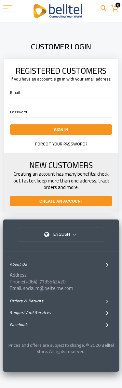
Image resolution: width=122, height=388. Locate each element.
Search (103, 8)
